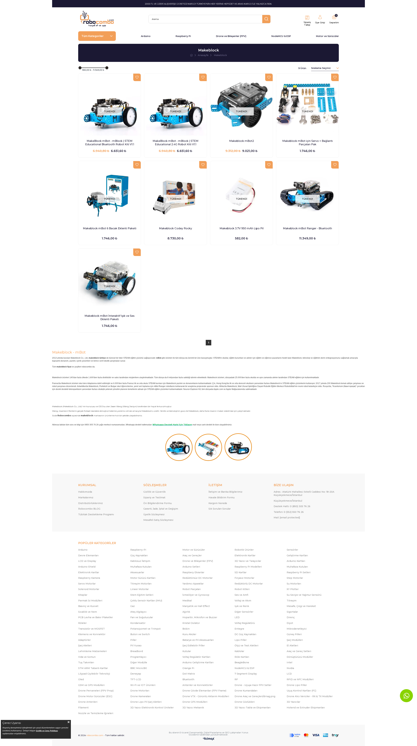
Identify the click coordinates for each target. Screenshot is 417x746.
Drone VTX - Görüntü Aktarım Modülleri (205, 696)
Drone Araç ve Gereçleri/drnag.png (255, 696)
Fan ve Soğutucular (141, 617)
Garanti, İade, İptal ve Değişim (160, 508)
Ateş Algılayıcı (138, 611)
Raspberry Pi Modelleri (248, 566)
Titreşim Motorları (140, 583)
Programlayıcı (138, 656)
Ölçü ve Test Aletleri (246, 645)
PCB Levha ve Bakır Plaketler (95, 617)
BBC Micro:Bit (138, 668)
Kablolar (239, 651)
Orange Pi (188, 668)
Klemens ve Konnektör (91, 634)
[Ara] (266, 19)
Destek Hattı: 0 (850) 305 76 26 (292, 506)
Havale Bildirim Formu (221, 497)
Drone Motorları (139, 690)
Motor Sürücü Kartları (142, 577)
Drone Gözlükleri (245, 701)
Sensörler (292, 549)
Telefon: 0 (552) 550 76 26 (289, 512)
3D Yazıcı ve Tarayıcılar (248, 561)
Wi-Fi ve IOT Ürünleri (142, 685)
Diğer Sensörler (244, 611)
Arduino (146, 36)
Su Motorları (294, 583)
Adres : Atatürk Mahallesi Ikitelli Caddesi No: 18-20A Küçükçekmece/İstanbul (304, 493)
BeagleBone (242, 662)
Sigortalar (292, 611)
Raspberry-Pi (138, 549)
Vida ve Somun (87, 656)
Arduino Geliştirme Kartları (198, 662)
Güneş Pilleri (294, 634)
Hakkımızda (85, 491)
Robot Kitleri (242, 589)
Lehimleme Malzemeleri (92, 651)
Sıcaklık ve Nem (87, 611)
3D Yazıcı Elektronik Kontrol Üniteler (152, 707)
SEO (227, 732)
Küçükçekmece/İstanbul (288, 500)
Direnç (291, 617)
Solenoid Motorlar (88, 589)
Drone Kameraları (140, 696)
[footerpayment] (314, 735)
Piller (133, 640)
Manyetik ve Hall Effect (196, 606)
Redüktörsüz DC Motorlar (197, 577)
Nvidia (290, 668)
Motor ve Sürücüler (327, 36)
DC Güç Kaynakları (245, 634)
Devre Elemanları (88, 555)
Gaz (132, 606)
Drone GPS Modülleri (194, 701)
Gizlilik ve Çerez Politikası (47, 731)
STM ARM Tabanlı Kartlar (93, 668)
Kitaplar (82, 594)
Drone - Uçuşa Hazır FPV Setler (253, 685)
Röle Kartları (242, 656)
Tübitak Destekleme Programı (96, 514)
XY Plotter (293, 589)
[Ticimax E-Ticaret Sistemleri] (208, 739)
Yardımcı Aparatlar (193, 583)
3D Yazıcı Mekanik (193, 707)
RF (236, 679)
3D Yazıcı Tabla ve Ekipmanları (253, 707)
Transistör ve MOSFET (91, 628)
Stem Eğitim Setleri (141, 594)
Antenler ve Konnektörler (197, 685)
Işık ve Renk (242, 606)
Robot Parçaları (191, 589)
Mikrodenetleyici (297, 628)
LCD (289, 673)
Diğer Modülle (138, 662)
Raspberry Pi (183, 36)
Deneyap (135, 673)
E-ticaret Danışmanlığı (191, 732)
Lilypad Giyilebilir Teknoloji (94, 673)
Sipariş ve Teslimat (154, 497)
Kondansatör (137, 623)
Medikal (187, 600)
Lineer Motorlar (139, 589)
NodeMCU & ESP (281, 36)
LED (237, 617)
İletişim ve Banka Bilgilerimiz (225, 491)
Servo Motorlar (87, 583)
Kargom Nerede (217, 503)
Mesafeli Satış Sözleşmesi (158, 520)
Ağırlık (186, 611)
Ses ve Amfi (241, 594)
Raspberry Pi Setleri (298, 572)
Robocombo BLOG (89, 508)
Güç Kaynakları (139, 555)
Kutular (186, 651)
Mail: (287, 517)
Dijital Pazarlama (212, 732)
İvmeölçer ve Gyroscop (195, 594)
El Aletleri (292, 645)
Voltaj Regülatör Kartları (196, 656)
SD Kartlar (240, 572)
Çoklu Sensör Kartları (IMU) (146, 600)
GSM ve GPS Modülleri (91, 685)
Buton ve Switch (140, 634)
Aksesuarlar (137, 572)
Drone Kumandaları (246, 690)
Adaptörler (84, 640)
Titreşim (291, 600)
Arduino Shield (86, 566)
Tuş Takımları (86, 662)
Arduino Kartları (296, 561)
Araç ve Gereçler (192, 555)
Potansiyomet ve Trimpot (145, 628)
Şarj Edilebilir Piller (193, 645)
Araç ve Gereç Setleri (299, 651)
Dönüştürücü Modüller (300, 656)
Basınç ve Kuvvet (88, 606)
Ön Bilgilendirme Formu (157, 503)
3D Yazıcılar (293, 701)
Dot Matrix (188, 673)
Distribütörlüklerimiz (90, 503)
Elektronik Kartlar (245, 555)
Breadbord (136, 651)
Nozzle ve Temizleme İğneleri (95, 713)
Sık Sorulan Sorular (219, 508)
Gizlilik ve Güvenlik (154, 491)
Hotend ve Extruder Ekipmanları (306, 707)
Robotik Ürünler (244, 549)
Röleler (82, 623)
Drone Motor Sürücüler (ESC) (95, 696)
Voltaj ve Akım (243, 600)
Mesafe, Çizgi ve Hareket (301, 606)
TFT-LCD (135, 679)
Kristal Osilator (191, 623)
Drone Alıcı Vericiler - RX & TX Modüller (310, 696)
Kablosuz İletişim (140, 561)
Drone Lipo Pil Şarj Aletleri (146, 701)
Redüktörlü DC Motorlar (249, 583)
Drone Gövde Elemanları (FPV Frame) (204, 690)
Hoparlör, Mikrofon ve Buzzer (199, 617)
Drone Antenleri (87, 701)
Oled (81, 679)
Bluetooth (188, 679)
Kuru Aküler (189, 634)
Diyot (290, 623)
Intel (289, 662)
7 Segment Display (246, 673)
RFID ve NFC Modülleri (300, 679)
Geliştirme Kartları (297, 555)
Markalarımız (85, 497)
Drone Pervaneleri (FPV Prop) (96, 690)
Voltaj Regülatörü (245, 623)
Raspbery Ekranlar (193, 572)
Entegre (239, 628)
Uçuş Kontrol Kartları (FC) (301, 690)
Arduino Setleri (191, 566)
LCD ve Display (87, 561)
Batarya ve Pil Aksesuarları (198, 640)
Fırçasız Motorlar (244, 577)
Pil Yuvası (136, 645)
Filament (83, 707)
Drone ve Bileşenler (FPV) (231, 36)
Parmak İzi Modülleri (90, 600)
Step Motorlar (295, 577)
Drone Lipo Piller (297, 685)
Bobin (186, 628)
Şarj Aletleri (85, 645)
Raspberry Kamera (89, 577)
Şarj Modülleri (295, 640)
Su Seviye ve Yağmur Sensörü (304, 594)
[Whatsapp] (406, 695)
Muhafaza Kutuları (140, 566)
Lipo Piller (241, 640)
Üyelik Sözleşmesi (154, 514)
